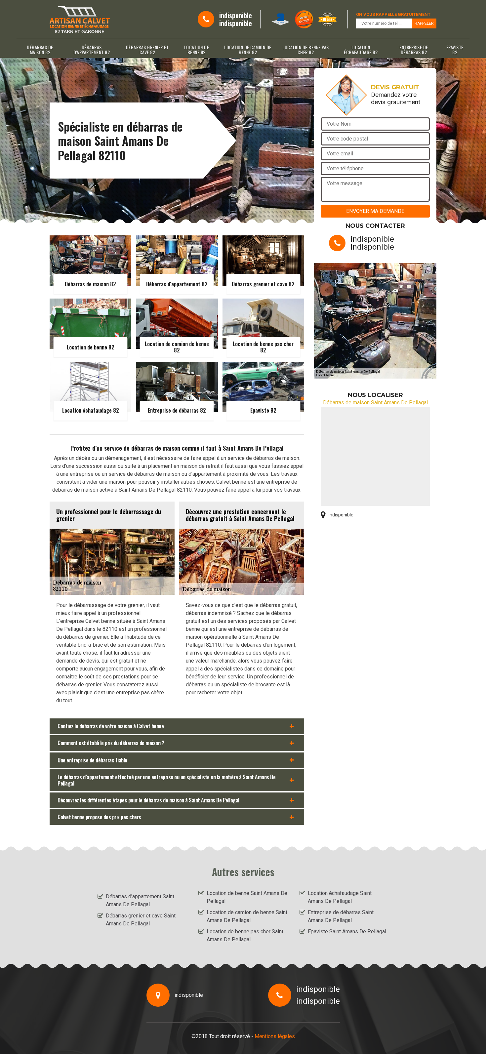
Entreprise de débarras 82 (413, 50)
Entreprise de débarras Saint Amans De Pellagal (341, 916)
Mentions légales (275, 1036)
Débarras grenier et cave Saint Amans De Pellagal (141, 919)
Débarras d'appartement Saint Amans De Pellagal (140, 900)
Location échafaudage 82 (361, 50)
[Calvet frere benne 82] (80, 19)
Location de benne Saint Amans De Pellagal (247, 897)
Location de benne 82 (196, 50)
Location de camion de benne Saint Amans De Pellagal (247, 916)
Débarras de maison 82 (40, 50)
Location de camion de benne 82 (247, 50)
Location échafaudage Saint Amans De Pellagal (340, 897)
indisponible (235, 15)
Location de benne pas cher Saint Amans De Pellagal (245, 935)
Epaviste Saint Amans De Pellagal (347, 931)
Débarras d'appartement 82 (91, 50)
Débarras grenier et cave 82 (147, 50)
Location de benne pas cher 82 (305, 50)
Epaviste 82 (455, 50)
